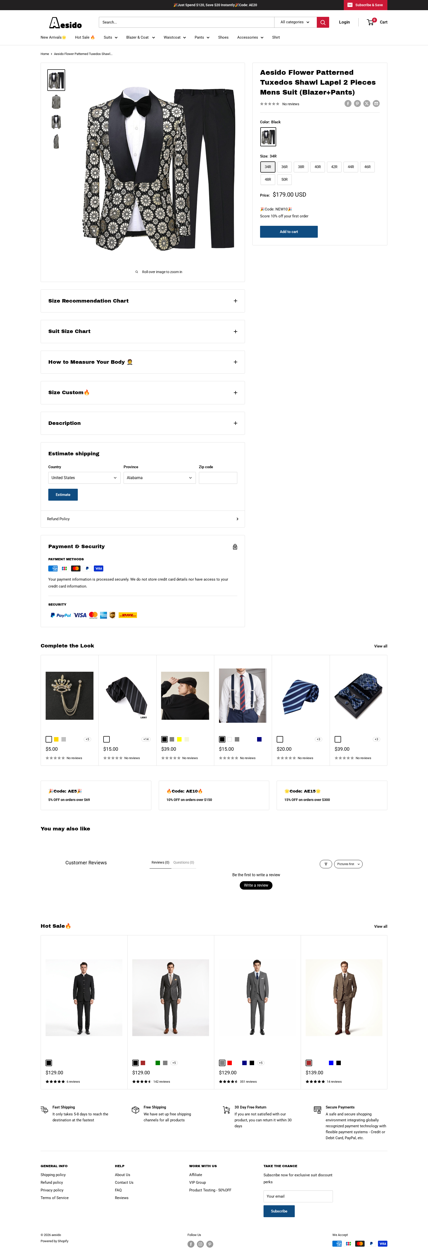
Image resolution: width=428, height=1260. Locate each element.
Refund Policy (58, 519)
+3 (318, 739)
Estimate (63, 494)
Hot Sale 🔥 (85, 37)
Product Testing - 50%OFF (210, 1190)
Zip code (206, 467)
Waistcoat (172, 37)
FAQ (118, 1190)
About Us (122, 1175)
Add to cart (289, 232)
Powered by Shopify (54, 1241)
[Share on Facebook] (348, 103)
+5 (87, 739)
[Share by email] (376, 103)
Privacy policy (52, 1190)
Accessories (247, 37)
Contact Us (124, 1182)
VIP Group (197, 1182)
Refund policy (52, 1182)
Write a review (256, 885)
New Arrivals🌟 (53, 37)
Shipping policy (53, 1175)
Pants (199, 37)
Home (45, 54)
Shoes (223, 37)
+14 (146, 739)
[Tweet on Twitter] (366, 103)
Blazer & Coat (138, 37)
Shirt (276, 37)
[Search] (323, 22)
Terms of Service (55, 1198)
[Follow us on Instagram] (200, 1244)
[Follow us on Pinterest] (209, 1244)
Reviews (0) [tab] (160, 862)
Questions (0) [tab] (183, 862)
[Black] (268, 136)
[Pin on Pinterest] (357, 103)
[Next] (387, 710)
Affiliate (195, 1175)
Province (131, 467)
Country (54, 467)
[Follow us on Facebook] (190, 1244)
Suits (108, 37)
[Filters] (326, 864)
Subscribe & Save (369, 5)
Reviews (122, 1198)
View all (381, 646)
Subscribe (279, 1211)
